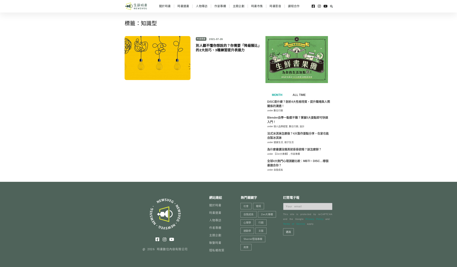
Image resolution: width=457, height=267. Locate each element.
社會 (245, 206)
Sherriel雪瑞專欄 (252, 239)
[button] (331, 6)
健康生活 (278, 142)
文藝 (260, 230)
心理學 (247, 222)
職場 (258, 206)
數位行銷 (278, 110)
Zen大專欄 (267, 214)
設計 (302, 126)
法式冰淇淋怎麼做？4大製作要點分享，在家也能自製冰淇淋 (298, 135)
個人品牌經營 (281, 126)
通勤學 (247, 230)
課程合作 (294, 6)
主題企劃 (238, 6)
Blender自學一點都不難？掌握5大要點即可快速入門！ (297, 119)
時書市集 (257, 6)
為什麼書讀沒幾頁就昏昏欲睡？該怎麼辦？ (294, 149)
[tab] (276, 95)
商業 (245, 247)
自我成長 (278, 169)
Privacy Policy (314, 219)
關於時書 (165, 6)
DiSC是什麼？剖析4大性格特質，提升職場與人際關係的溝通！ (298, 104)
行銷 (260, 222)
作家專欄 (220, 6)
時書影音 (275, 6)
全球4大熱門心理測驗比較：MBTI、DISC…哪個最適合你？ (297, 163)
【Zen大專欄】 (281, 154)
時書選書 (183, 6)
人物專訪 (201, 6)
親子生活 (289, 142)
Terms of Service (294, 224)
